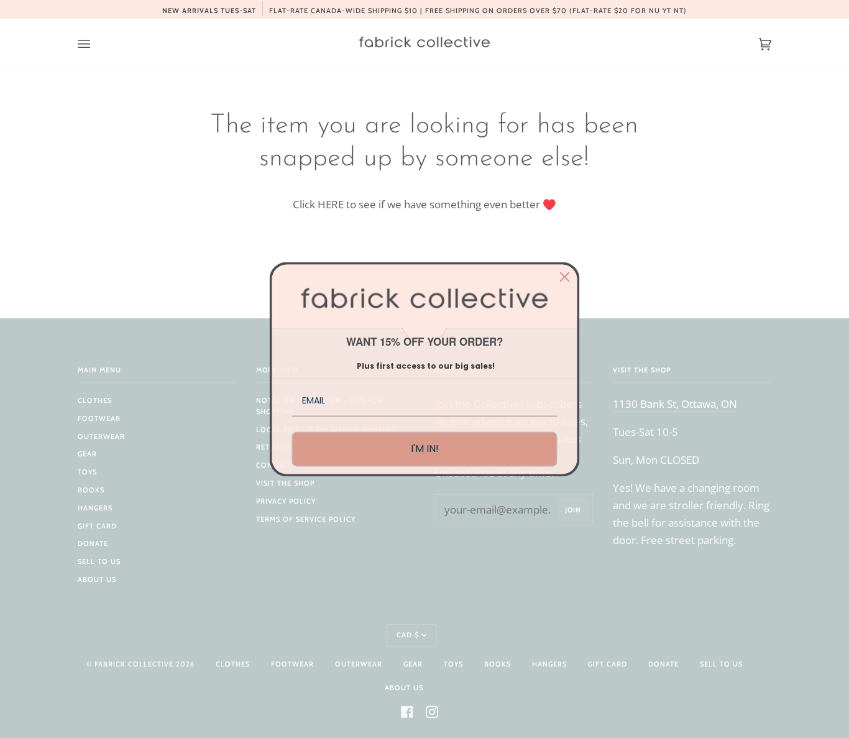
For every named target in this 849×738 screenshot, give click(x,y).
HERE (331, 203)
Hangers (95, 508)
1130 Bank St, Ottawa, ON (675, 403)
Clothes (95, 400)
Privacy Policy (286, 501)
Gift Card (97, 526)
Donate (93, 543)
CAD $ (408, 634)
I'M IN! (425, 449)
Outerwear (101, 436)
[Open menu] (96, 44)
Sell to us (99, 561)
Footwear (99, 418)
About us (97, 579)
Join (573, 509)
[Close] (565, 277)
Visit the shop (285, 483)
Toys (87, 472)
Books (91, 490)
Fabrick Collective (133, 664)
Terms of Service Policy (306, 519)
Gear (87, 454)
